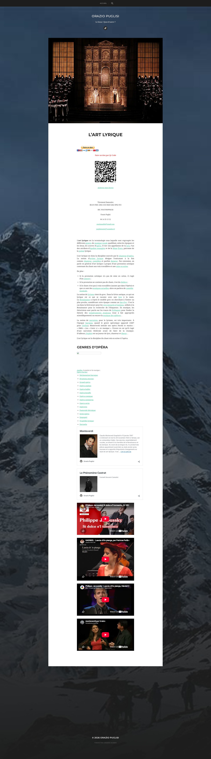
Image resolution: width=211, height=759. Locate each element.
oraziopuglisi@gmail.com (105, 224)
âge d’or (123, 302)
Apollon (79, 370)
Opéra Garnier (82, 372)
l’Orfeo (85, 326)
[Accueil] (105, 28)
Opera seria (84, 403)
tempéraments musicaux (100, 313)
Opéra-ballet (85, 389)
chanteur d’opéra (126, 256)
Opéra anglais (85, 386)
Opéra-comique (86, 396)
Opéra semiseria (86, 400)
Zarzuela (83, 424)
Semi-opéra (84, 414)
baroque (89, 323)
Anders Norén (110, 743)
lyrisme (91, 294)
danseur (114, 261)
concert (87, 279)
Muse (115, 248)
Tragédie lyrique (87, 421)
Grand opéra (85, 382)
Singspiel (83, 417)
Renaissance (85, 300)
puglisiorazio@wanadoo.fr (105, 229)
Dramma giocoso (87, 379)
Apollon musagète (97, 248)
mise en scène (122, 266)
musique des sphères (112, 315)
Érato (120, 248)
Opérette (83, 407)
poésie (81, 251)
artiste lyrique (96, 258)
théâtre (124, 282)
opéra (98, 246)
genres (88, 243)
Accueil (103, 3)
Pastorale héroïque (88, 410)
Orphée (89, 333)
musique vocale (101, 243)
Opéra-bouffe (85, 393)
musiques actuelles (101, 288)
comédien (97, 261)
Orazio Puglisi (105, 16)
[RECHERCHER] (112, 3)
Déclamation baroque (89, 375)
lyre (128, 246)
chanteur (88, 261)
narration (93, 320)
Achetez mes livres (105, 188)
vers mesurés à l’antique (113, 305)
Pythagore (116, 310)
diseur (124, 333)
